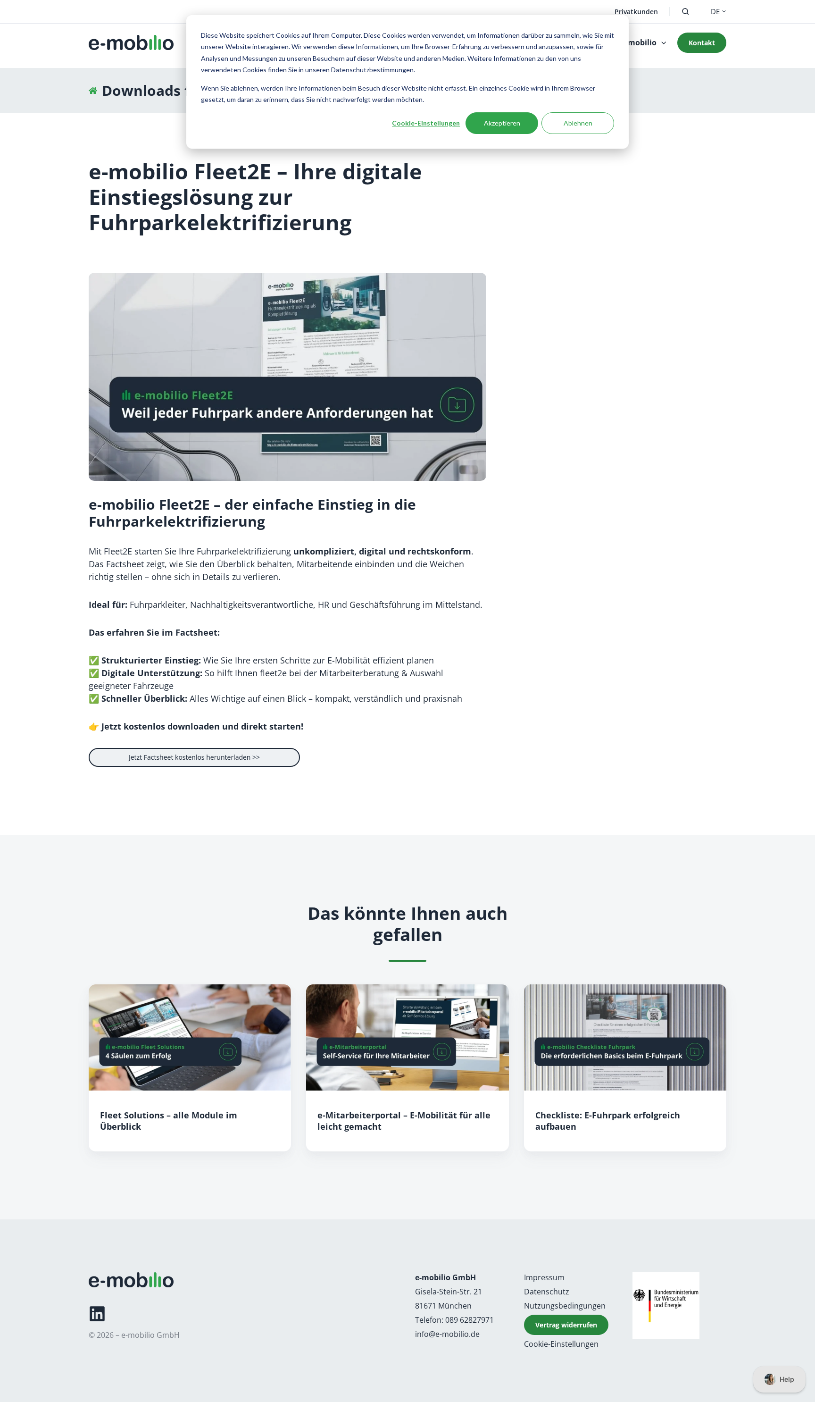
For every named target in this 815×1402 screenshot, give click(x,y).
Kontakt (702, 42)
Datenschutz (546, 1291)
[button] (685, 11)
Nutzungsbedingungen (565, 1306)
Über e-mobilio (629, 42)
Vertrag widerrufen (566, 1324)
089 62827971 (469, 1320)
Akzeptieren (502, 123)
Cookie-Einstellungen (426, 123)
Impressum (544, 1277)
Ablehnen (578, 123)
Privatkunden (636, 11)
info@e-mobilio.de (447, 1334)
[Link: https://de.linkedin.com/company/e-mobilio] (97, 1313)
